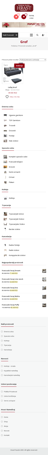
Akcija (6, 426)
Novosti (6, 431)
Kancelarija (8, 350)
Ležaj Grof (12, 87)
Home (6, 417)
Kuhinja (6, 341)
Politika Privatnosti (10, 392)
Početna (14, 46)
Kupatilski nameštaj (11, 371)
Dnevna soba (9, 332)
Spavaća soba (9, 336)
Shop (6, 422)
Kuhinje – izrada (9, 366)
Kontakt (6, 435)
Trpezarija (7, 345)
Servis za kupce (9, 401)
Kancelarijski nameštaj (12, 375)
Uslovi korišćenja (10, 396)
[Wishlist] (16, 17)
